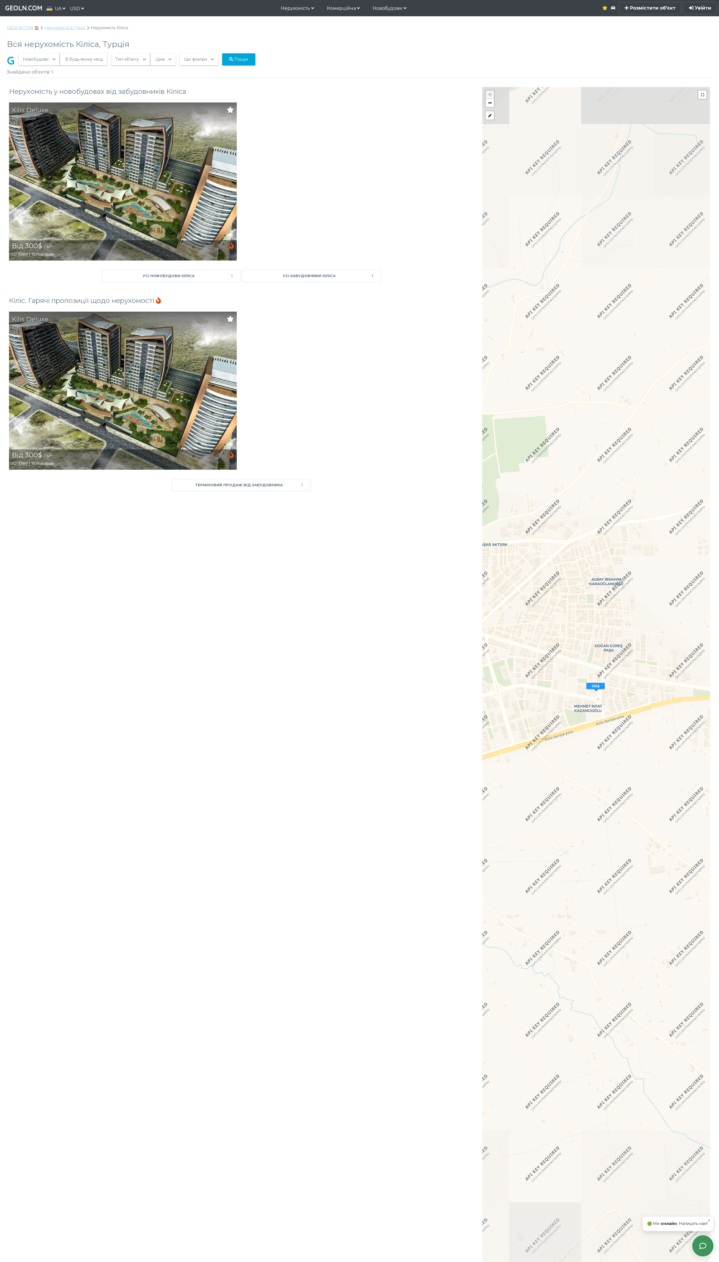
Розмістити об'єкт (652, 8)
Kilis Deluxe (30, 110)
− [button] (490, 102)
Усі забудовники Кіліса (328, 276)
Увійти (702, 8)
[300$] (596, 693)
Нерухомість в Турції (64, 27)
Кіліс (16, 118)
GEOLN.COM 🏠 (23, 27)
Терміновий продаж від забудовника (249, 485)
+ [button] (490, 94)
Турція (29, 118)
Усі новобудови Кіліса (188, 276)
